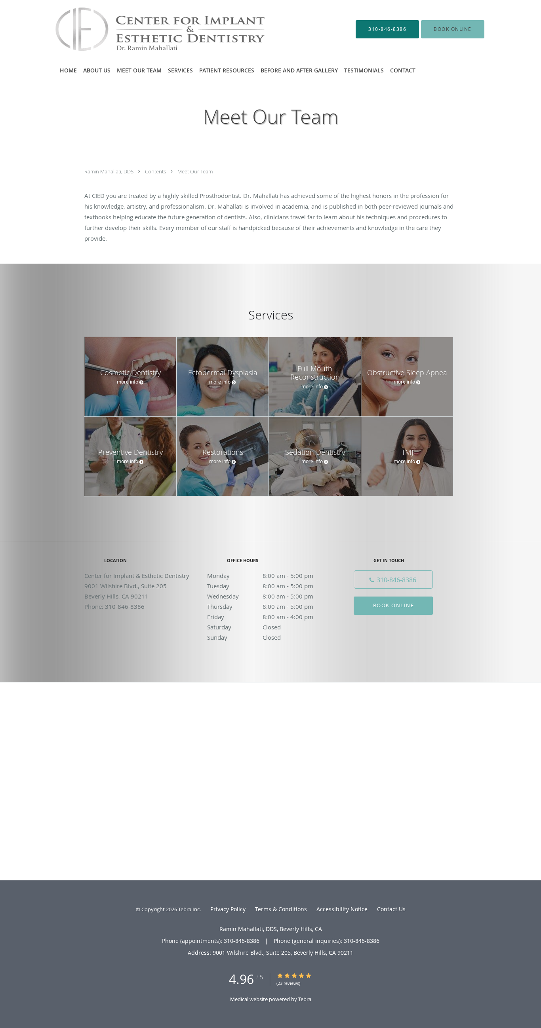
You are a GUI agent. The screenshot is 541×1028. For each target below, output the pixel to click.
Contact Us (391, 909)
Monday (260, 576)
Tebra (304, 999)
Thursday (260, 606)
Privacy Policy (228, 909)
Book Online (393, 605)
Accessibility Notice (342, 909)
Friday (260, 617)
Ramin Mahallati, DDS (109, 171)
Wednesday (260, 596)
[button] (452, 29)
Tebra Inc (189, 909)
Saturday (244, 627)
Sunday (244, 637)
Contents (156, 171)
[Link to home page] (149, 29)
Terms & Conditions (281, 909)
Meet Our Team (195, 171)
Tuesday (260, 586)
